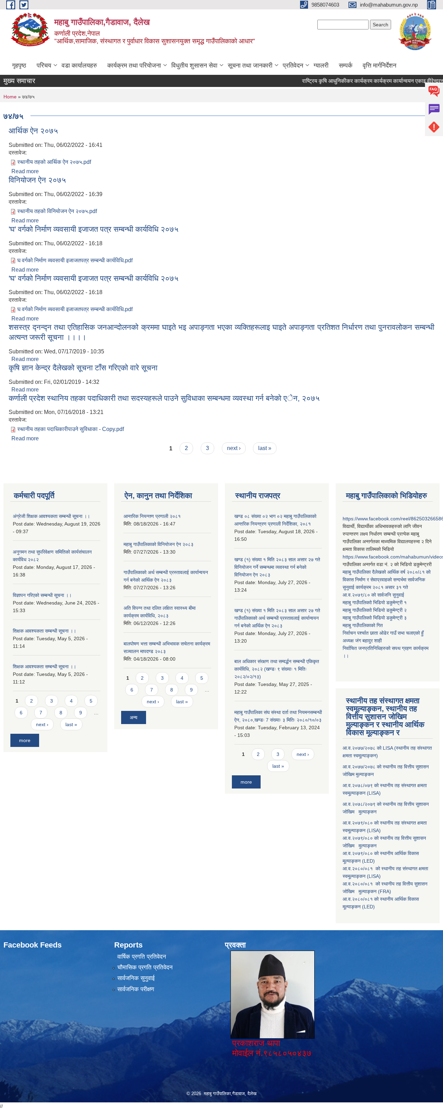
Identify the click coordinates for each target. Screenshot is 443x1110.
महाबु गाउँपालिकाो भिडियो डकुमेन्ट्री (373, 602)
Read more (25, 171)
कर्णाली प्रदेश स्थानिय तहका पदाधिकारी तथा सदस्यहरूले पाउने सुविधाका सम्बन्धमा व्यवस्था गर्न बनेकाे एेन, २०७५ (164, 398)
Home (10, 96)
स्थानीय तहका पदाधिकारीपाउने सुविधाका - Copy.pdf (70, 429)
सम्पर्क (345, 65)
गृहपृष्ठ (19, 65)
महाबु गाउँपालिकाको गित (363, 625)
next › (234, 448)
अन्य (133, 717)
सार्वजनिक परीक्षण (135, 989)
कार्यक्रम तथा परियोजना (134, 65)
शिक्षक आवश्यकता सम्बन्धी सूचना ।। (44, 631)
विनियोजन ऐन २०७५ (37, 180)
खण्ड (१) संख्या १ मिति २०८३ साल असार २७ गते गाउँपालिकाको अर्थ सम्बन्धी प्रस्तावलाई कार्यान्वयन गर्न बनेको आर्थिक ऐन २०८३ (277, 618)
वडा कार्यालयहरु (79, 65)
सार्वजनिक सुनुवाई (136, 978)
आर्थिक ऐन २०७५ (33, 130)
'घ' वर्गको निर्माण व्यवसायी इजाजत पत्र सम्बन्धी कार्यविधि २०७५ (94, 229)
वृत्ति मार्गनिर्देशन (379, 65)
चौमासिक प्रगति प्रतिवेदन (145, 967)
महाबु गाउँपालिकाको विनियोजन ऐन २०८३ (158, 544)
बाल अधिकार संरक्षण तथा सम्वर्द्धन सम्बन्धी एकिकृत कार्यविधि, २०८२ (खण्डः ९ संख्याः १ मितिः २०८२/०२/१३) (276, 669)
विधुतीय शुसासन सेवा (194, 65)
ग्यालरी (321, 65)
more (24, 740)
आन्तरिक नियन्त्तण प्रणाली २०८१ (152, 516)
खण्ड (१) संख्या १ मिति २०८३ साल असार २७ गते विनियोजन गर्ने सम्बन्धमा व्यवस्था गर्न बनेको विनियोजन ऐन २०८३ (277, 567)
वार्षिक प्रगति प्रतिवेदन (141, 956)
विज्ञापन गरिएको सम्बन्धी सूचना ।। (42, 595)
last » (264, 448)
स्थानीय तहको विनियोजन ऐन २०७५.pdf (57, 211)
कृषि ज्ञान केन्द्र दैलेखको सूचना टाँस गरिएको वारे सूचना (83, 367)
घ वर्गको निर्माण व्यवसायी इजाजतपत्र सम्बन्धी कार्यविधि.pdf (75, 260)
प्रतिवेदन (293, 65)
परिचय (44, 65)
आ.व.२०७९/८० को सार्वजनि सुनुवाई (373, 595)
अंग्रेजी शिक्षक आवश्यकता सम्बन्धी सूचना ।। (51, 516)
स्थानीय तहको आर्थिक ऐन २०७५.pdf (54, 162)
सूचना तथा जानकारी (250, 65)
